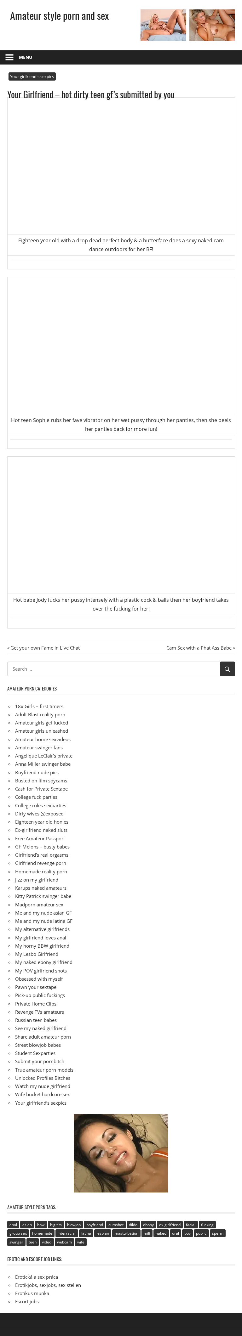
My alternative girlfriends (42, 929)
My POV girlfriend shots (41, 970)
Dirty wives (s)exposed (39, 813)
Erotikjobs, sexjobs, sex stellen (48, 1285)
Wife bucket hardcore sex (42, 1094)
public (201, 1233)
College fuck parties (36, 797)
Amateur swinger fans (39, 747)
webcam (64, 1242)
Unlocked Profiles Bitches (42, 1078)
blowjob (74, 1224)
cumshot (116, 1224)
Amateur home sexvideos (43, 739)
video (46, 1242)
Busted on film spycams (41, 780)
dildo (133, 1224)
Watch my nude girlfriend (42, 1086)
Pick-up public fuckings (40, 995)
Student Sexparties (35, 1053)
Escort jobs (27, 1301)
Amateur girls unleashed (41, 731)
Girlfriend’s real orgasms (41, 855)
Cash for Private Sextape (41, 789)
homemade (42, 1233)
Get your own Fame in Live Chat (45, 648)
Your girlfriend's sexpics (32, 76)
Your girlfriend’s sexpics (40, 1103)
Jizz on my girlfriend (36, 880)
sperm (217, 1233)
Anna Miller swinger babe (43, 764)
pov (187, 1233)
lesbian (102, 1233)
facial (190, 1224)
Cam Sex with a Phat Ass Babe (199, 648)
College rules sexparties (40, 805)
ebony (148, 1224)
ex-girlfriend (170, 1224)
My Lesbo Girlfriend (36, 954)
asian (27, 1224)
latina (86, 1233)
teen (33, 1242)
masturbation (126, 1233)
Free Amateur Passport (40, 838)
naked (161, 1233)
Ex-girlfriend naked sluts (41, 830)
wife (80, 1242)
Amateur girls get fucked (41, 722)
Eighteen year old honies (41, 822)
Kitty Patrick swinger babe (43, 896)
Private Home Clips (35, 1004)
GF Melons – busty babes (42, 846)
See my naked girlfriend (40, 1028)
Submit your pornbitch (39, 1061)
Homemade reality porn (41, 871)
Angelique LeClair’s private (43, 756)
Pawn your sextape (35, 987)
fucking (207, 1224)
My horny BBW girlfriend (42, 946)
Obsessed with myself (39, 979)
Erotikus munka (32, 1293)
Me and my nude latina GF (43, 921)
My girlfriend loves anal (40, 937)
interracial (67, 1233)
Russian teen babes (36, 1020)
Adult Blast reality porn (40, 714)
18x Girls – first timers (39, 706)
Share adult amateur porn (43, 1037)
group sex (18, 1233)
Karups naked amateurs (40, 888)
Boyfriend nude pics (37, 772)
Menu (25, 57)
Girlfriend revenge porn (40, 863)
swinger (16, 1242)
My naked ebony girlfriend (43, 962)
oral (175, 1233)
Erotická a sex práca (36, 1277)
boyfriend (94, 1224)
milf (147, 1233)
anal (13, 1224)
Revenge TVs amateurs (39, 1012)
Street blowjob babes (38, 1045)
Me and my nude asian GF (43, 913)
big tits (56, 1224)
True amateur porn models (44, 1070)
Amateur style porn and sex (59, 15)
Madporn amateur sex (39, 904)
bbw (40, 1224)
